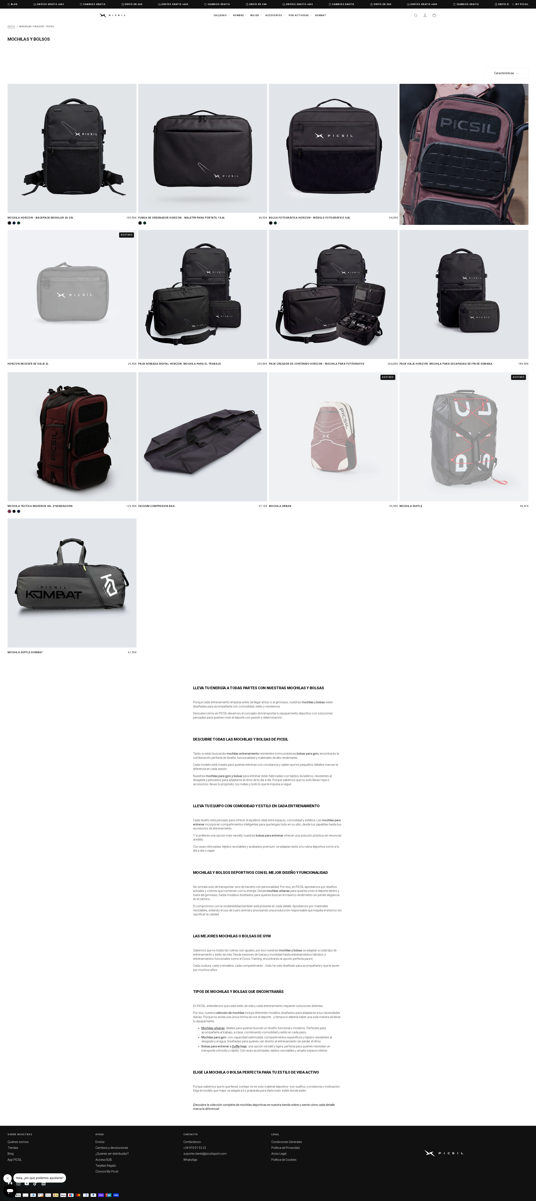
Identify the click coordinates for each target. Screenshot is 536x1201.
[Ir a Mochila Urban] (333, 436)
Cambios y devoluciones (111, 1147)
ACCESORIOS (273, 15)
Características (504, 73)
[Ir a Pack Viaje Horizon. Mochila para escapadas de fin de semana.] (463, 294)
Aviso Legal (278, 1153)
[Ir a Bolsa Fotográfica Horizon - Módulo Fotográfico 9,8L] (333, 148)
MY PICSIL (521, 4)
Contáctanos (192, 1142)
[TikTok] (35, 1183)
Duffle (236, 1046)
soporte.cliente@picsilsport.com (205, 1153)
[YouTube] (26, 1183)
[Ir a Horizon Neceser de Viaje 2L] (72, 294)
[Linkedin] (43, 1183)
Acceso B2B (103, 1159)
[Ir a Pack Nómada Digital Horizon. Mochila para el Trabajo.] (202, 294)
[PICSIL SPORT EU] (444, 1153)
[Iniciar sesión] (425, 15)
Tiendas (13, 1147)
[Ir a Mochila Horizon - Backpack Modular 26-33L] (72, 148)
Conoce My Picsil (106, 1171)
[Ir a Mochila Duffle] (463, 436)
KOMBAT (320, 15)
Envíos (99, 1142)
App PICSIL (15, 1159)
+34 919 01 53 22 (194, 1147)
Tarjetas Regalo (105, 1165)
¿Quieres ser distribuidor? (112, 1153)
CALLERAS (220, 15)
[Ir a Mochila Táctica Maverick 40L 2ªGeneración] (72, 436)
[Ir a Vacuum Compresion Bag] (202, 436)
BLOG (14, 4)
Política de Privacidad (285, 1147)
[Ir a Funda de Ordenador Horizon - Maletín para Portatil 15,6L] (202, 148)
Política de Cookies (283, 1159)
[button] (416, 15)
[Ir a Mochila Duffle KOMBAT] (72, 583)
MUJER (254, 15)
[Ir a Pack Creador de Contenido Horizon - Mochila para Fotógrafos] (333, 294)
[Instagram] (18, 1183)
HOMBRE (238, 15)
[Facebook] (10, 1183)
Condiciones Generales (286, 1142)
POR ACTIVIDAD (299, 15)
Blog (11, 1153)
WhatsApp (190, 1159)
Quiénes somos (18, 1142)
